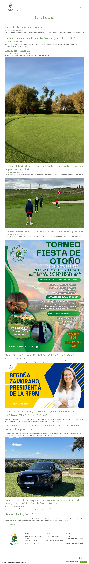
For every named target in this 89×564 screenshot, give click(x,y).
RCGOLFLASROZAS (14, 53)
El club (28, 8)
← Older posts (12, 524)
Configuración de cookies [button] (72, 561)
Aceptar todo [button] (83, 561)
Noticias (64, 8)
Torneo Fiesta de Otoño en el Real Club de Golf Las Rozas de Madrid (39, 355)
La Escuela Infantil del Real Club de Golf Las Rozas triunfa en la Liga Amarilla (44, 231)
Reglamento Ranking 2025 (18, 50)
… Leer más (62, 34)
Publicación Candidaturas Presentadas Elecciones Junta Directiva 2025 (40, 38)
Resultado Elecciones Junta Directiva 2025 (26, 27)
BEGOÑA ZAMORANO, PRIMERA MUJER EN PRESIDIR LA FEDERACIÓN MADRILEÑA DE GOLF (40, 413)
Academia (42, 8)
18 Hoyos (35, 8)
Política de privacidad (10, 557)
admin (11, 30)
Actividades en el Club (53, 8)
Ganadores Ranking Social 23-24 (21, 514)
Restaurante (73, 8)
